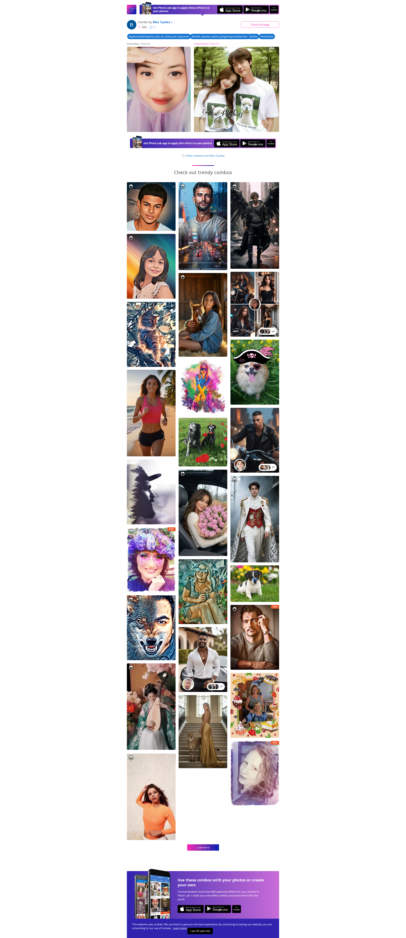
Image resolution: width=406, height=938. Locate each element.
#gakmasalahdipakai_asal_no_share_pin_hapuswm (159, 36)
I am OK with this (200, 931)
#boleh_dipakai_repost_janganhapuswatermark (220, 36)
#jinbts (253, 36)
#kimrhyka (266, 36)
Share (260, 24)
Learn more (180, 928)
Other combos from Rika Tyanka (204, 155)
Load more (203, 847)
